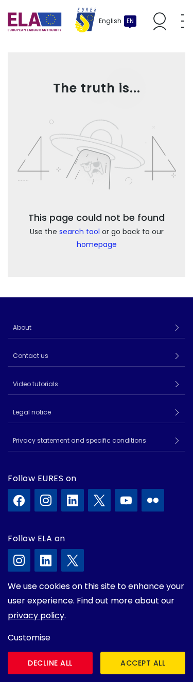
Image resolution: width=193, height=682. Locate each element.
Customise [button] (29, 637)
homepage (97, 244)
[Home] (52, 21)
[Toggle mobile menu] (182, 21)
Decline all (50, 663)
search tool (79, 231)
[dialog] (96, 627)
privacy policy (36, 615)
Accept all (142, 663)
